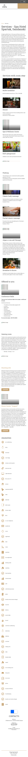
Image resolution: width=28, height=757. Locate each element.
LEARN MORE (5, 389)
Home (2, 23)
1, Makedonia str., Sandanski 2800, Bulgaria (14, 720)
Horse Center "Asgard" (9, 406)
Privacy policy (13, 754)
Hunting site (6, 368)
